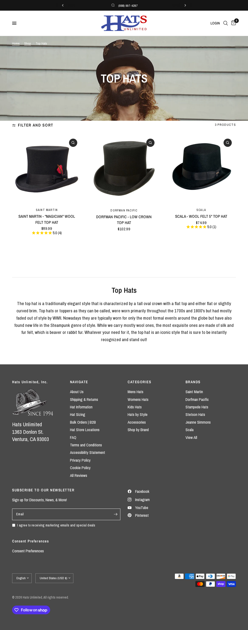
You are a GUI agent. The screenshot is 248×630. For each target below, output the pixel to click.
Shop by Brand (138, 429)
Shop (27, 43)
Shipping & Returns (84, 399)
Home (16, 43)
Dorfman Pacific (123, 210)
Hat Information (81, 407)
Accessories (137, 422)
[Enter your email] (115, 514)
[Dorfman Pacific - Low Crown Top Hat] (124, 169)
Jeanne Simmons (198, 422)
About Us (77, 391)
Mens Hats (135, 391)
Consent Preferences (28, 551)
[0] (233, 23)
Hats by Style (137, 414)
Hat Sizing (77, 414)
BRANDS (193, 382)
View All (191, 437)
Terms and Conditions (86, 445)
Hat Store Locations (85, 429)
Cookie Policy (80, 467)
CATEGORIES (139, 382)
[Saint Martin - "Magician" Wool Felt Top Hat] (46, 169)
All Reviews (78, 475)
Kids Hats (135, 407)
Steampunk (60, 325)
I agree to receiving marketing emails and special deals (56, 525)
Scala (201, 210)
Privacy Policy (80, 460)
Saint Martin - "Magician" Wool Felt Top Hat (46, 219)
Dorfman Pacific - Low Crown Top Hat (124, 219)
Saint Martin (47, 210)
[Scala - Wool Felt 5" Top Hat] (201, 169)
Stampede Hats (197, 407)
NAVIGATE (79, 382)
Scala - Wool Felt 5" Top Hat (201, 216)
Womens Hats (138, 399)
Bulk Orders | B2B (83, 422)
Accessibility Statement (87, 452)
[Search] (226, 23)
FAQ (73, 437)
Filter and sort (35, 125)
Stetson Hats (195, 414)
